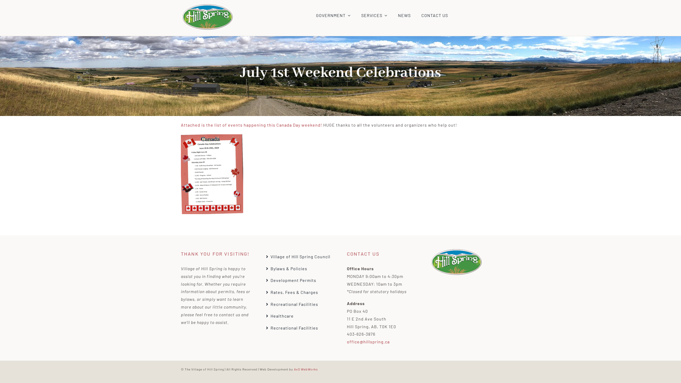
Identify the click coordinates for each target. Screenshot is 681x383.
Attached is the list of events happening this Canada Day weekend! (251, 124)
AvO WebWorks (306, 369)
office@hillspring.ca (368, 341)
